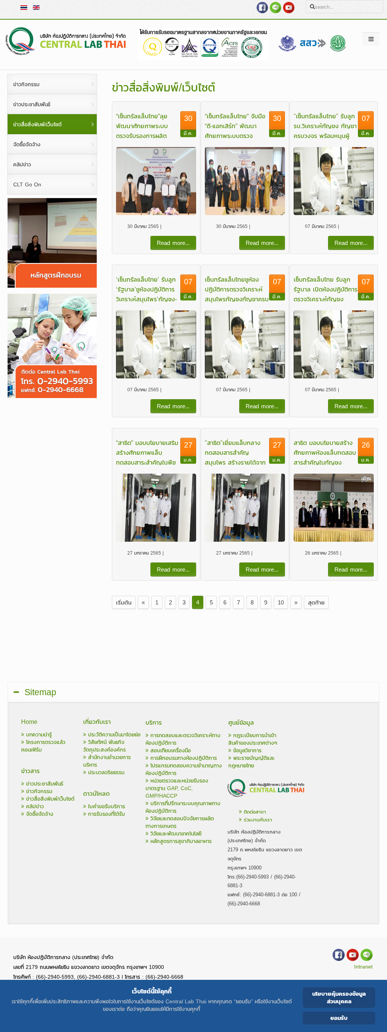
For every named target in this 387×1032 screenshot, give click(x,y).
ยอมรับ (339, 1017)
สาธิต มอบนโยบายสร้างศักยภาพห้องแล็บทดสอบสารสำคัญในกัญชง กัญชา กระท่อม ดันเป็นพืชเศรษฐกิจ (325, 462)
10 (281, 602)
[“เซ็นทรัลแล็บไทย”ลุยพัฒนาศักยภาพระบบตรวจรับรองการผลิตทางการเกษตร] (156, 181)
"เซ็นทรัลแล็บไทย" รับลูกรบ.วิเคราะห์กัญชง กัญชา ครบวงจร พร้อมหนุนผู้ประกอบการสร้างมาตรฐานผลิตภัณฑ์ (325, 136)
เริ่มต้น (124, 602)
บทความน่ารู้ (38, 735)
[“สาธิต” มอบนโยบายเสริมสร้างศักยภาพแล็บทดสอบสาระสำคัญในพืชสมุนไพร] (156, 508)
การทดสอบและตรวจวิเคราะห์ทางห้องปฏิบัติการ (183, 739)
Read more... (173, 243)
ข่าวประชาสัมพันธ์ (43, 784)
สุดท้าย (316, 602)
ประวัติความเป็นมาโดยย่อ (113, 735)
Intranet (363, 967)
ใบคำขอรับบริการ (105, 806)
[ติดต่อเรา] (266, 798)
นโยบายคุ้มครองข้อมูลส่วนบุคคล (339, 997)
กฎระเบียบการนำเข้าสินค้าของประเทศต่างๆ (252, 739)
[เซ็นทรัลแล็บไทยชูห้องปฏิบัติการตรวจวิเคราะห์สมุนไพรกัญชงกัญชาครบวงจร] (245, 344)
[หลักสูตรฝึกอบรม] (52, 286)
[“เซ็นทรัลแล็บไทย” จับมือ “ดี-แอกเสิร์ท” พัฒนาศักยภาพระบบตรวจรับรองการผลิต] (245, 181)
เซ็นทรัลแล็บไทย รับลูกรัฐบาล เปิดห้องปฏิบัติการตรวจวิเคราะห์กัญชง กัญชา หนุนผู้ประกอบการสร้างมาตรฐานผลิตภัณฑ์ (326, 299)
